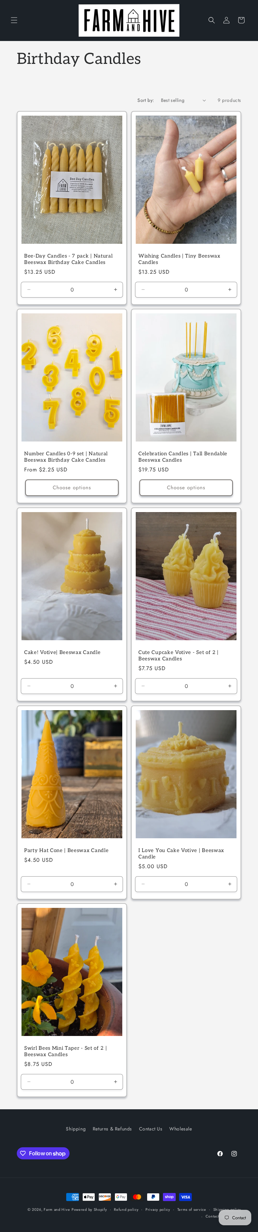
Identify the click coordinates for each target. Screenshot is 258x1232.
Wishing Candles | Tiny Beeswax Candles (179, 259)
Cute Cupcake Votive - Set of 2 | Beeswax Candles (178, 655)
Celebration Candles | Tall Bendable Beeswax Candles (182, 457)
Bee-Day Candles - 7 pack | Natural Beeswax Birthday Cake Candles (68, 259)
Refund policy (126, 1209)
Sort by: (145, 100)
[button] (14, 20)
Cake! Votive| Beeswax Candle (62, 652)
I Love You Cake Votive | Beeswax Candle (181, 853)
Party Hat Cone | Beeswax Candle (66, 850)
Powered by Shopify (89, 1209)
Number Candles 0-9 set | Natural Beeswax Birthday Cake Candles (66, 457)
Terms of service (191, 1209)
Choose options (72, 487)
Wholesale (180, 1128)
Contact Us (151, 1128)
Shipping (76, 1128)
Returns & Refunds (112, 1128)
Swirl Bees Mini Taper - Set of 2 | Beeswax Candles (65, 1051)
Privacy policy (157, 1209)
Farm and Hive (57, 1209)
